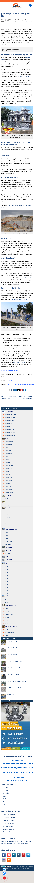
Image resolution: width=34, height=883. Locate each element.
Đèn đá (6, 520)
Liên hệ (5, 805)
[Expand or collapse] (31, 49)
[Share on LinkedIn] (24, 390)
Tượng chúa (7, 581)
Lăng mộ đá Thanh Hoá (10, 414)
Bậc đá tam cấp (8, 541)
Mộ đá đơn (7, 474)
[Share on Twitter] (15, 390)
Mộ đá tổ (7, 459)
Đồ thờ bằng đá (9, 508)
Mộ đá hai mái (8, 447)
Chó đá (6, 620)
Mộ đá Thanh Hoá (9, 492)
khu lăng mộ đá (27, 278)
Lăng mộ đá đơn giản (10, 429)
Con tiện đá (7, 553)
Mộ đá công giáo (9, 465)
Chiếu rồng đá (8, 526)
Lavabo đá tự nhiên (9, 632)
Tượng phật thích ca (9, 569)
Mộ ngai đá (4, 841)
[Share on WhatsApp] (9, 390)
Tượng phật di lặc (9, 572)
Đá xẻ (6, 599)
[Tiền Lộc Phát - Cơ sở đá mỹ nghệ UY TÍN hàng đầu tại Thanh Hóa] (17, 5)
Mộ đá (6, 438)
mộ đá (22, 137)
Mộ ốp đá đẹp (8, 843)
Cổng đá (7, 532)
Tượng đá (7, 563)
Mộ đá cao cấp (8, 489)
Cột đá (6, 535)
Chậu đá (6, 635)
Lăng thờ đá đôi (8, 498)
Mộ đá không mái (9, 441)
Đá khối (6, 602)
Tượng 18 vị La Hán (9, 575)
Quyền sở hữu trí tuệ (8, 829)
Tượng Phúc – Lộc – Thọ (10, 593)
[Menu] (2, 5)
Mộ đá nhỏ (17, 843)
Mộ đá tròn (7, 462)
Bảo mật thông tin (8, 832)
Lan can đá (8, 550)
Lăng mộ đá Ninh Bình (10, 435)
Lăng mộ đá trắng (9, 426)
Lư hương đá (8, 523)
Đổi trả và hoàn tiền (8, 820)
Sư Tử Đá (7, 611)
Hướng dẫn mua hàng (9, 814)
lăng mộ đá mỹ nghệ (19, 362)
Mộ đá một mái (8, 444)
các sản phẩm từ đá (23, 76)
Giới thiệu (5, 787)
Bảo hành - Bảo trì (8, 826)
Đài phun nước (8, 544)
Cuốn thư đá (8, 556)
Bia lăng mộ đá (8, 505)
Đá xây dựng (8, 596)
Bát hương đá (8, 514)
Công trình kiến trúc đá (11, 529)
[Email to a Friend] (18, 390)
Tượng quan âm (8, 566)
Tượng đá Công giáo (9, 578)
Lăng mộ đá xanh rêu (10, 417)
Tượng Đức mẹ (8, 587)
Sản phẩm (6, 793)
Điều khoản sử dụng (8, 823)
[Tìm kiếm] (30, 5)
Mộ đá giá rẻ (8, 486)
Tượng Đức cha (8, 584)
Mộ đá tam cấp (21, 841)
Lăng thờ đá (8, 495)
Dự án (4, 799)
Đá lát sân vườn (9, 559)
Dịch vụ (5, 796)
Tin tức (26, 20)
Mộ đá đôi (7, 456)
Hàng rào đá (8, 547)
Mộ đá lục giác (8, 468)
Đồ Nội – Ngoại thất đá (11, 626)
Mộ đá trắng (8, 483)
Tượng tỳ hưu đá (9, 614)
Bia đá (6, 501)
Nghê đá (7, 617)
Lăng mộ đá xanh (9, 423)
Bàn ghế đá (7, 629)
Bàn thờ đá (7, 511)
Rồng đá (7, 608)
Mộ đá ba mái (8, 450)
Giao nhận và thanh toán (9, 817)
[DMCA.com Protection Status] (6, 866)
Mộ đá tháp (7, 471)
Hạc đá (6, 623)
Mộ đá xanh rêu (8, 480)
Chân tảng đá (8, 538)
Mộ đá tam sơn (8, 453)
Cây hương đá (8, 517)
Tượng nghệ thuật (9, 590)
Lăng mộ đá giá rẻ (9, 420)
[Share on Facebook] (12, 390)
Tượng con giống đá (10, 605)
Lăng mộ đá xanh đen (10, 432)
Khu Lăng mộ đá (9, 411)
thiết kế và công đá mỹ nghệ (19, 299)
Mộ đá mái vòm (8, 477)
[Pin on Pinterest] (21, 390)
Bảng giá (5, 790)
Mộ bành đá (12, 841)
